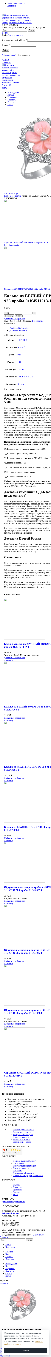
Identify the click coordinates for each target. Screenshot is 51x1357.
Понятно (25, 1351)
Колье (15, 1194)
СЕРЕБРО (22, 340)
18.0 (19, 362)
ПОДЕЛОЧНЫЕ (25, 377)
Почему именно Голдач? (24, 1161)
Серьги (16, 1192)
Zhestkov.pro (38, 1235)
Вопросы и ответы (21, 1139)
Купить (18, 316)
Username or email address (14, 40)
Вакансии (17, 1171)
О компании (18, 1163)
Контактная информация (24, 1166)
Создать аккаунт (15, 35)
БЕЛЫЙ (21, 347)
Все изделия (16, 196)
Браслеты (17, 1190)
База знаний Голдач (22, 1142)
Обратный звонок (11, 1213)
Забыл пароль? (9, 55)
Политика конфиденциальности (28, 1175)
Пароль (6, 45)
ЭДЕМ (21, 369)
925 (19, 355)
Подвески (17, 1187)
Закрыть (4, 1237)
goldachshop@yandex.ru (13, 1201)
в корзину (9, 316)
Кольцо (21, 384)
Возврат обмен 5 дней (23, 1134)
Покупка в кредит (21, 1137)
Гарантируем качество (23, 1130)
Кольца (16, 1185)
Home (7, 196)
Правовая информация (23, 1173)
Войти (5, 50)
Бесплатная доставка (22, 1132)
